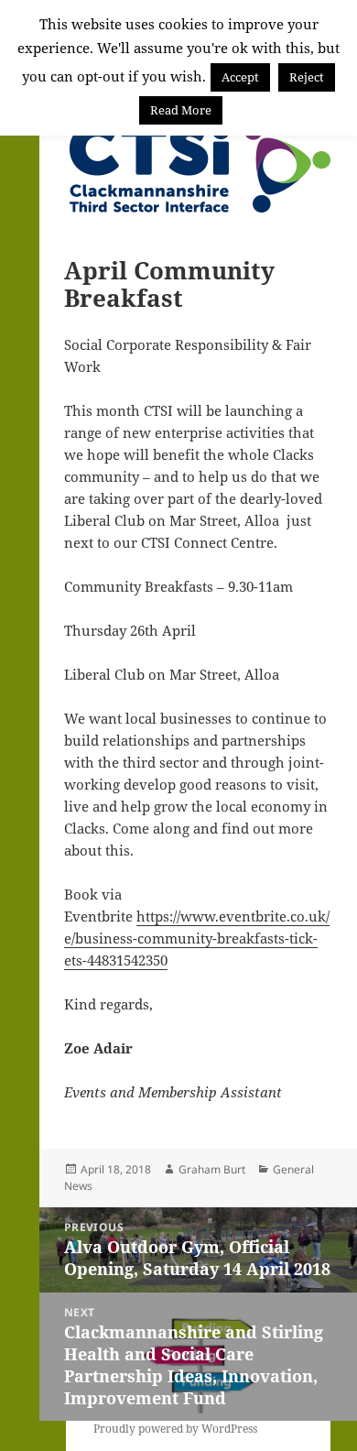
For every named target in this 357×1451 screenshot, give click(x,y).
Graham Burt (211, 1169)
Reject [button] (306, 77)
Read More (180, 110)
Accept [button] (240, 77)
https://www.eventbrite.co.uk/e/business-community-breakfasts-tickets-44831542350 (197, 938)
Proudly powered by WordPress (175, 1428)
